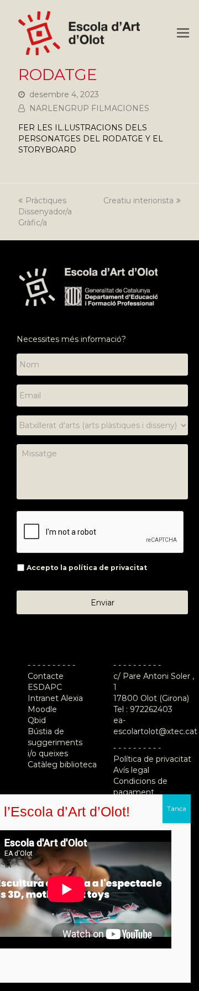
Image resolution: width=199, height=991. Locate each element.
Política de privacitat (152, 759)
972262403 (151, 709)
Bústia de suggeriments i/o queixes (55, 742)
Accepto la (87, 567)
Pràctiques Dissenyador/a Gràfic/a (45, 212)
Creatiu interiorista (138, 200)
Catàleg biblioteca (62, 764)
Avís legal (131, 770)
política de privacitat (108, 567)
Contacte (46, 676)
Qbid (37, 720)
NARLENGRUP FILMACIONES (89, 108)
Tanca (176, 808)
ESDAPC (45, 687)
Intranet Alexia (55, 698)
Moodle (43, 709)
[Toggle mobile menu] (183, 33)
